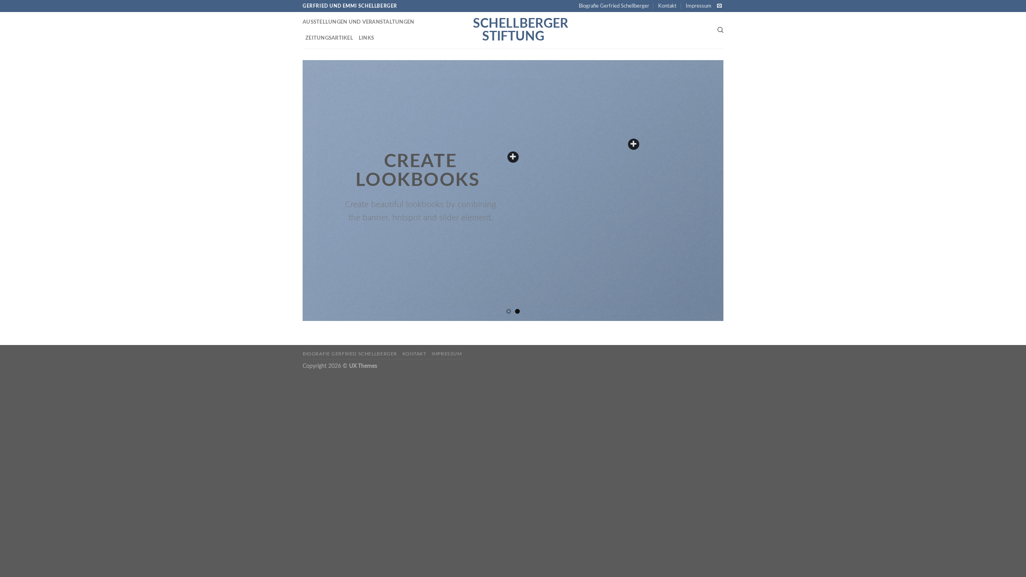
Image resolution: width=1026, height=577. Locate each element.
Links (366, 38)
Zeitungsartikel (329, 38)
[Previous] (321, 191)
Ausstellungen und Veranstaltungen (358, 22)
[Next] (705, 191)
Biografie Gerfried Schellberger (614, 6)
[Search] (720, 30)
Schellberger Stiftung (513, 30)
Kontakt (667, 6)
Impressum (698, 6)
